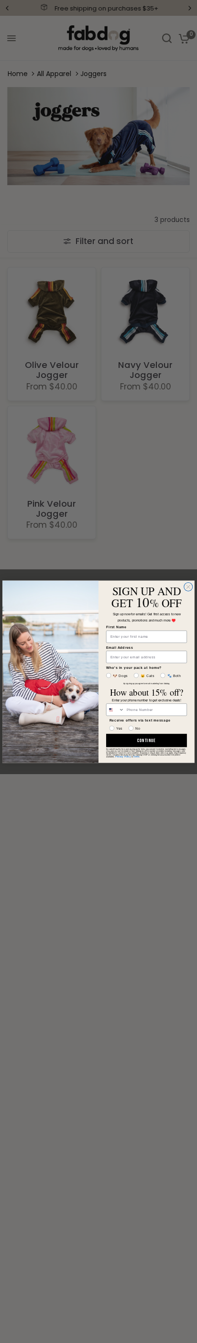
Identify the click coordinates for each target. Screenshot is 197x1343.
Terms (136, 756)
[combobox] (115, 709)
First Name (116, 627)
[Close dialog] (188, 586)
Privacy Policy (123, 756)
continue (146, 740)
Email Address (119, 647)
